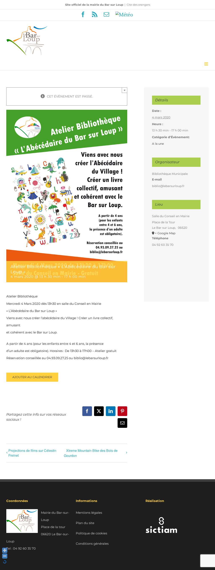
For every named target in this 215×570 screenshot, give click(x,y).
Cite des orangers (138, 4)
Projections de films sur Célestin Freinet (32, 453)
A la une (158, 144)
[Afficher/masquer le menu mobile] (206, 64)
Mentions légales (89, 513)
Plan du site (85, 523)
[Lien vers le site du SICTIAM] (161, 513)
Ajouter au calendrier (32, 377)
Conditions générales (92, 544)
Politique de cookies (91, 533)
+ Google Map (165, 233)
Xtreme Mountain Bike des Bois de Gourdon (91, 453)
